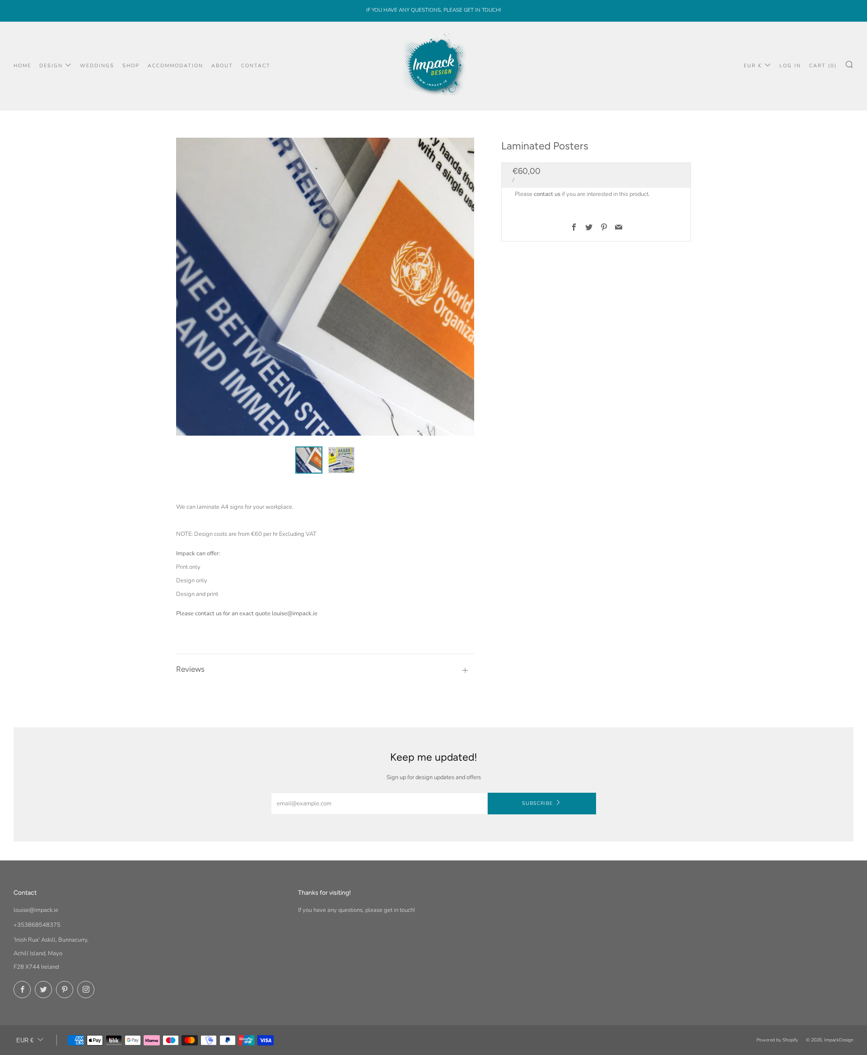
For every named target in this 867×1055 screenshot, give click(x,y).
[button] (308, 460)
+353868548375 (37, 925)
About (222, 65)
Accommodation (175, 65)
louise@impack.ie (36, 910)
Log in (790, 65)
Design (51, 65)
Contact (255, 65)
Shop (131, 65)
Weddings (97, 65)
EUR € (753, 65)
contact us (547, 194)
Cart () (823, 65)
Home (22, 65)
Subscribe (537, 803)
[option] (325, 287)
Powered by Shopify (777, 1039)
